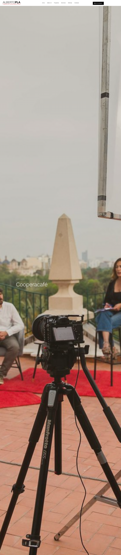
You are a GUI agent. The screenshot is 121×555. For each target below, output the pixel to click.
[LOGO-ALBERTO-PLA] (11, 1)
